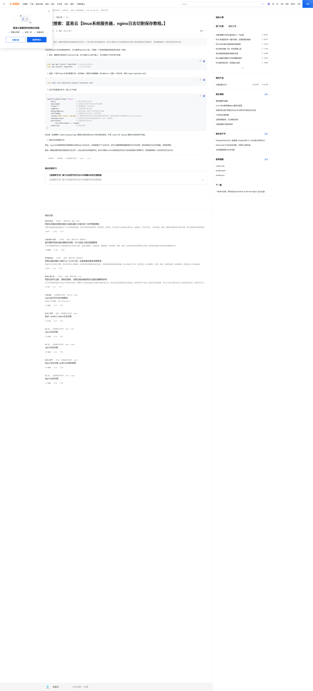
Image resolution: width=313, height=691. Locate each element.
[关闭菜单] (4, 4)
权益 (47, 4)
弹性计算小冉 (50, 276)
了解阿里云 (80, 4)
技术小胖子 (49, 360)
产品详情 (265, 84)
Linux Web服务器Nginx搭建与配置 (229, 105)
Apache (69, 295)
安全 (78, 221)
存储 (68, 239)
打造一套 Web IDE (92, 10)
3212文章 (77, 686)
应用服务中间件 (71, 158)
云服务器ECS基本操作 (224, 124)
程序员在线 (49, 221)
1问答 (85, 686)
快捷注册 (15, 40)
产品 (32, 4)
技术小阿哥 (49, 313)
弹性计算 (59, 17)
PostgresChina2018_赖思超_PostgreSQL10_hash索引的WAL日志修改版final (242, 140)
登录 (307, 4)
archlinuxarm (221, 170)
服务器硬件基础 (222, 101)
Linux (89, 158)
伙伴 (66, 4)
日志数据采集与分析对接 (225, 149)
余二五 (47, 329)
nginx (82, 158)
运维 (73, 221)
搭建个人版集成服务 (77, 10)
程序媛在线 (49, 258)
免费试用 (65, 10)
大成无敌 (48, 295)
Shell (72, 344)
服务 (72, 4)
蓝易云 (56, 687)
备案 (287, 4)
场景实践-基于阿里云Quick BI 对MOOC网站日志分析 (236, 110)
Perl (72, 329)
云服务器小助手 (50, 239)
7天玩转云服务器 (222, 115)
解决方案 (39, 4)
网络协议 (83, 239)
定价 (53, 4)
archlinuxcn (220, 175)
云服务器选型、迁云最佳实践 (227, 119)
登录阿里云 (37, 39)
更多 (266, 94)
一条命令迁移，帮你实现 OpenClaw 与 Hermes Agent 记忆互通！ (241, 191)
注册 (298, 4)
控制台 (293, 4)
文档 (281, 4)
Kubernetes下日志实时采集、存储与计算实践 (233, 145)
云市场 (59, 4)
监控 (57, 313)
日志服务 (60, 158)
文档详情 (255, 84)
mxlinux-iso (220, 166)
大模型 (25, 4)
